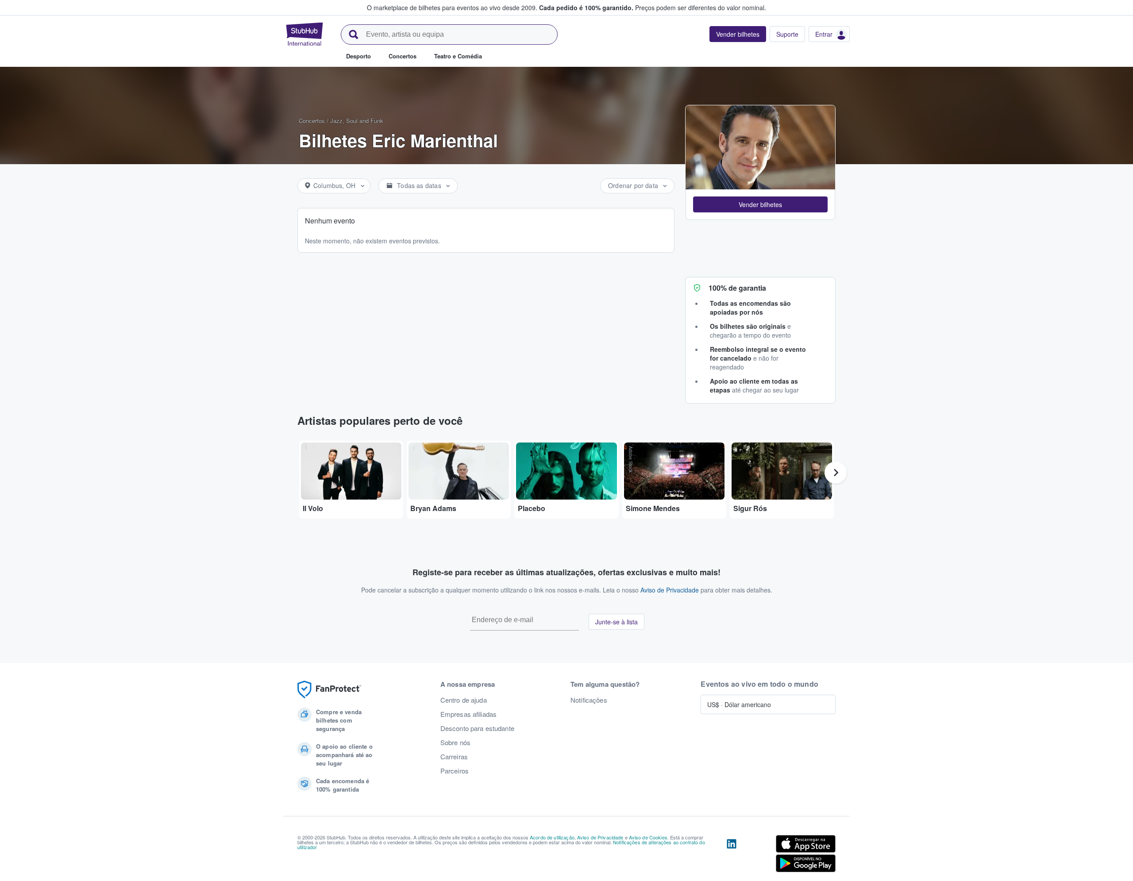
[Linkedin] (731, 855)
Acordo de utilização (552, 837)
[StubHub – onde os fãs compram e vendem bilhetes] (304, 34)
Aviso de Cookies (648, 837)
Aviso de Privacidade (669, 589)
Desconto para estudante (477, 728)
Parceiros (454, 770)
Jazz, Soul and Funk (356, 120)
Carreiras (454, 756)
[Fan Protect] (329, 690)
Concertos (312, 120)
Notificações (588, 700)
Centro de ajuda (463, 700)
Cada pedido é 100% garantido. (586, 7)
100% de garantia (737, 288)
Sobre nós (455, 742)
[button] (760, 204)
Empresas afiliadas (468, 714)
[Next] (836, 473)
